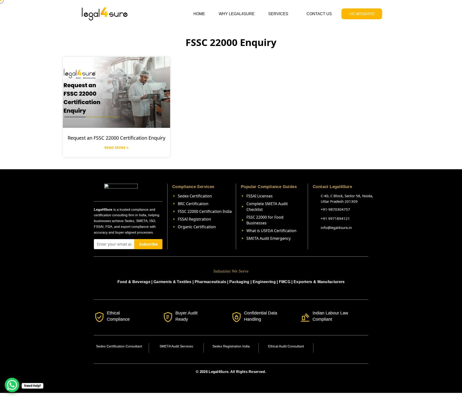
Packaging (239, 282)
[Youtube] (351, 347)
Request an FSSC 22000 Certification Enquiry (116, 138)
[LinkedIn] (341, 347)
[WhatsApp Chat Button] (12, 385)
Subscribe (148, 244)
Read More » (116, 147)
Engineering (264, 282)
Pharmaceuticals (210, 282)
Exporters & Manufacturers (319, 282)
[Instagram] (330, 347)
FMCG (284, 282)
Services (278, 14)
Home (199, 14)
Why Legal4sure (237, 14)
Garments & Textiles (173, 282)
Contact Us (319, 14)
